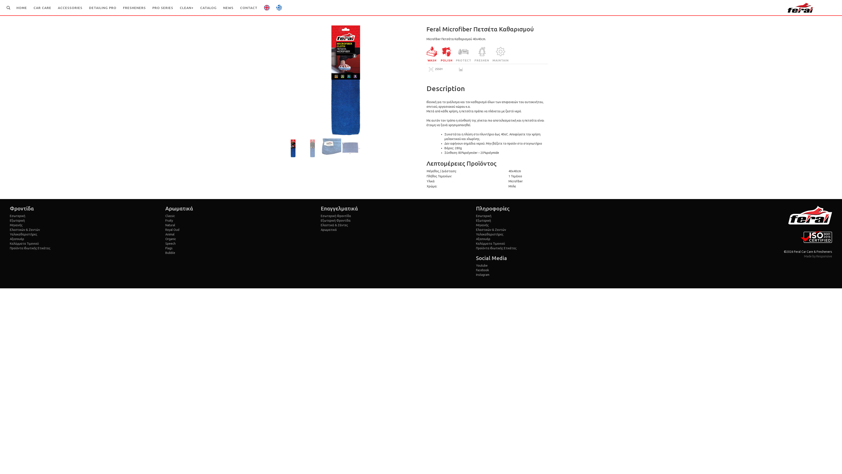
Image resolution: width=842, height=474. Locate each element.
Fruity (169, 220)
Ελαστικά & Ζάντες (334, 225)
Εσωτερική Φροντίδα (336, 216)
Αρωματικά (329, 230)
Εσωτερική (17, 216)
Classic (170, 216)
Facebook (482, 270)
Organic (170, 239)
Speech (170, 243)
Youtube (482, 265)
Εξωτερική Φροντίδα (336, 220)
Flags (169, 248)
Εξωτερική (17, 220)
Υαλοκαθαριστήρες (23, 234)
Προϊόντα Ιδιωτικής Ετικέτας (30, 248)
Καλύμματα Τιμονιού (24, 243)
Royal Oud (172, 230)
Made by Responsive (818, 256)
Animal (170, 234)
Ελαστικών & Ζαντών (25, 230)
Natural (170, 225)
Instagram (482, 274)
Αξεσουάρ (17, 239)
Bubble (170, 253)
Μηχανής (16, 225)
